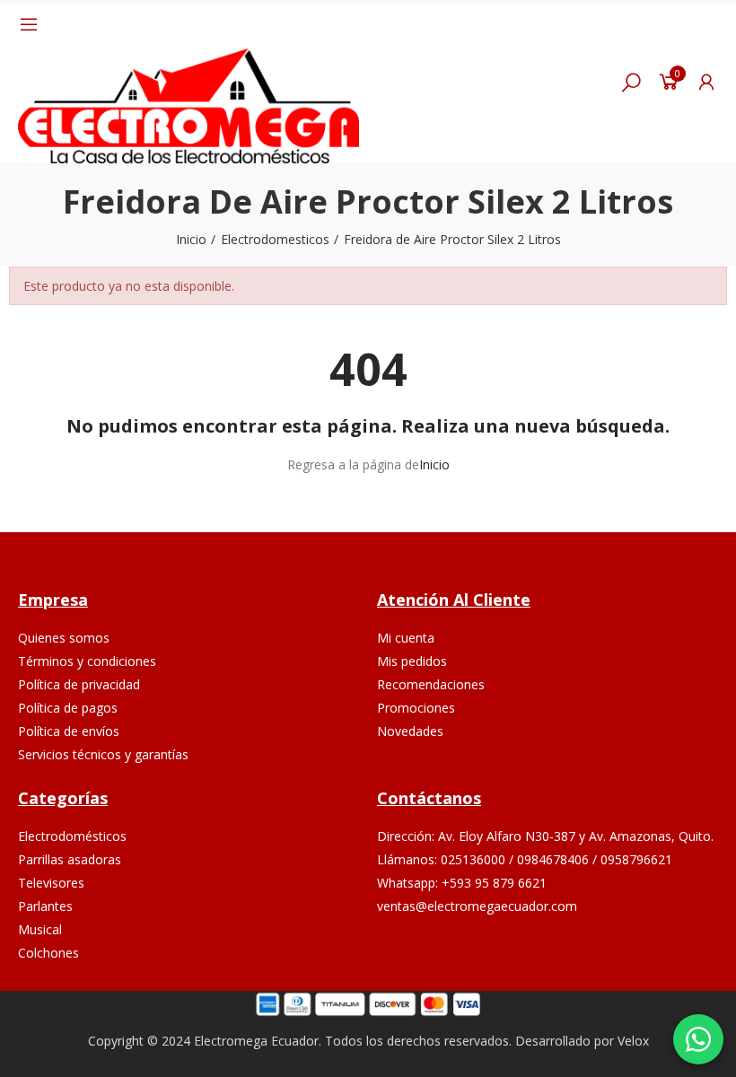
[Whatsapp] (591, 961)
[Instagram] (549, 961)
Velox (633, 1040)
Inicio (434, 464)
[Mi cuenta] (706, 81)
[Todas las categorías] (28, 24)
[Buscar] (631, 81)
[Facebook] (506, 961)
